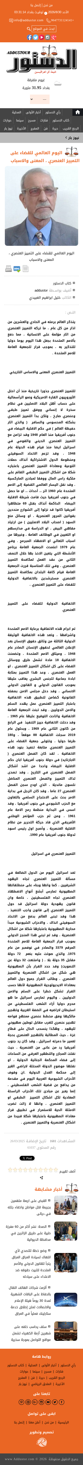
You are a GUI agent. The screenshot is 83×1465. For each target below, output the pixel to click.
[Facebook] (29, 37)
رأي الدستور (52, 112)
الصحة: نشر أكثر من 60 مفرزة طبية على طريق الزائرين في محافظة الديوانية (28, 1233)
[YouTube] (41, 37)
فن (46, 128)
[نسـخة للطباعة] (8, 271)
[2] (50, 1170)
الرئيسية (63, 1422)
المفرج (35, 128)
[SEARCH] (29, 28)
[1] (55, 1170)
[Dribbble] (28, 1402)
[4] (40, 1170)
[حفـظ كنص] (25, 271)
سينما (20, 120)
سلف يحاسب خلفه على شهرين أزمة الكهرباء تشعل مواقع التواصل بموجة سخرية (31, 1333)
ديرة (55, 128)
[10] (10, 1170)
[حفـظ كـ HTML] (17, 271)
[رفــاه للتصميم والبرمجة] (41, 1446)
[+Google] (53, 37)
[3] (45, 1170)
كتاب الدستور (61, 120)
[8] (20, 1170)
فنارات (44, 120)
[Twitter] (35, 37)
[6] (30, 1170)
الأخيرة (21, 128)
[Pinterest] (21, 1402)
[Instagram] (47, 37)
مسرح (32, 120)
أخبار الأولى (33, 112)
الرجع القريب (71, 128)
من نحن (48, 5)
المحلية (16, 112)
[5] (35, 1170)
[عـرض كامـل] (65, 1214)
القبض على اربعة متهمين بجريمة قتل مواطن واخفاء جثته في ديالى (29, 1207)
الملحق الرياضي (41, 1384)
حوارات (7, 120)
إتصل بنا (35, 5)
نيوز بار (8, 128)
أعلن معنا (34, 1422)
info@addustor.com (29, 20)
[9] (15, 1170)
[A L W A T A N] (41, 59)
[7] (25, 1170)
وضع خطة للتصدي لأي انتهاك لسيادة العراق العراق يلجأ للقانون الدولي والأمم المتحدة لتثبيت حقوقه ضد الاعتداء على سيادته (31, 1264)
